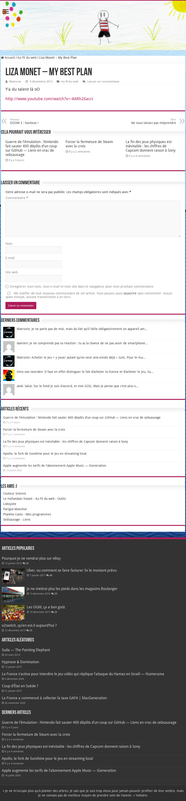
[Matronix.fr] (93, 25)
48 (50, 575)
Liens (26, 519)
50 (27, 563)
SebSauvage (11, 519)
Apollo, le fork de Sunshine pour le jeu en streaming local (44, 453)
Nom (8, 243)
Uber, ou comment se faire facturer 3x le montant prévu (72, 570)
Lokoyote (9, 504)
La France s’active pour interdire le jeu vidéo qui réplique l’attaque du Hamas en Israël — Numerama (83, 674)
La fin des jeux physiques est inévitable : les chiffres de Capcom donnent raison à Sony (151, 146)
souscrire (130, 293)
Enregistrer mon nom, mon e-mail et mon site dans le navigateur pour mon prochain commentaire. (82, 286)
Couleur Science (14, 493)
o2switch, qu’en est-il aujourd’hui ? (29, 625)
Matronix (15, 81)
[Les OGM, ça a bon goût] (13, 613)
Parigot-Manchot (15, 509)
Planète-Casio (13, 514)
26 (55, 612)
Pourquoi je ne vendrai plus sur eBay (31, 558)
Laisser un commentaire (103, 81)
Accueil (9, 57)
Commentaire (16, 198)
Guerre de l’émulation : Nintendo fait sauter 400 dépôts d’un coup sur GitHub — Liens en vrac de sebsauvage (31, 148)
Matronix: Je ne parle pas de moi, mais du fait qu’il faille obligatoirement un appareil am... (82, 329)
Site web (11, 272)
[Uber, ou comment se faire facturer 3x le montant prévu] (13, 576)
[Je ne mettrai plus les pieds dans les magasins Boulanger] (13, 594)
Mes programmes (38, 514)
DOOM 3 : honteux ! (24, 121)
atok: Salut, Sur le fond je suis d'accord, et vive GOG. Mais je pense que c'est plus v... (78, 386)
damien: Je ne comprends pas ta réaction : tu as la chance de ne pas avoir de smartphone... (82, 343)
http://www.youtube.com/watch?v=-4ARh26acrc (49, 98)
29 (55, 593)
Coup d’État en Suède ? (20, 686)
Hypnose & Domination (20, 662)
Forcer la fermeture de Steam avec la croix (34, 429)
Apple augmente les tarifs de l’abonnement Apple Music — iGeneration (54, 465)
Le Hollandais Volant (17, 498)
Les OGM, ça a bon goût (46, 607)
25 (30, 630)
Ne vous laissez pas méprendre (153, 121)
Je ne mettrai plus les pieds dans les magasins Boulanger (72, 589)
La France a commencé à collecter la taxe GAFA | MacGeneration (54, 698)
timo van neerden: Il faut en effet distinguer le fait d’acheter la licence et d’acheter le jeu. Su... (85, 372)
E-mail (10, 258)
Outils (61, 498)
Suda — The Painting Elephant (26, 650)
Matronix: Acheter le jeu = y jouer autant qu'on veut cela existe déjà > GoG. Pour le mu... (81, 357)
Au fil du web (27, 57)
